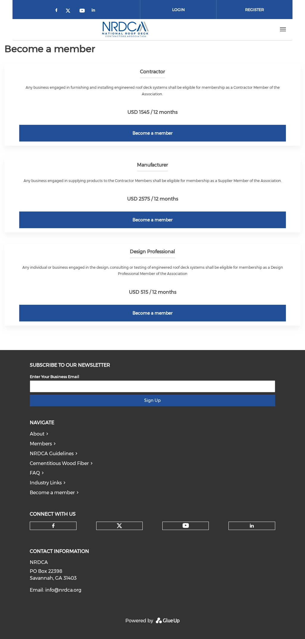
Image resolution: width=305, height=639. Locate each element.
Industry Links (46, 483)
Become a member (152, 133)
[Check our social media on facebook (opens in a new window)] (57, 11)
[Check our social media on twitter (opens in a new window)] (70, 11)
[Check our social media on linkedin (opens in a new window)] (95, 11)
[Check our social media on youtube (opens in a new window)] (82, 11)
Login (178, 9)
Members (41, 444)
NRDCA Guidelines (52, 453)
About (37, 434)
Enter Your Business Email (54, 376)
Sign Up (152, 400)
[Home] (125, 29)
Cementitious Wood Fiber (59, 463)
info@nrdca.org (63, 590)
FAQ (35, 473)
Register (254, 9)
